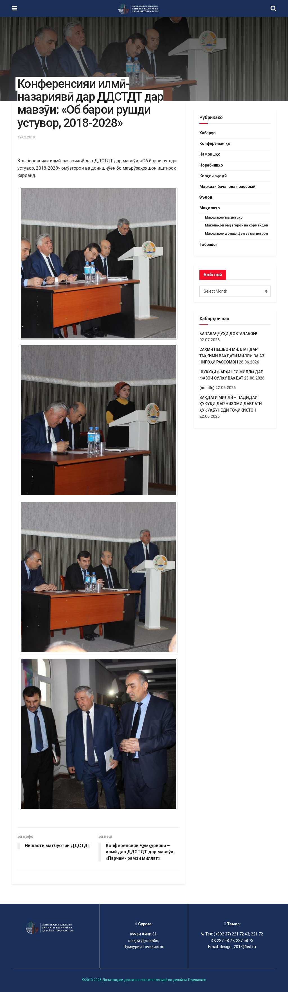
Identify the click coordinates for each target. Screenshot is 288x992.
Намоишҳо (209, 154)
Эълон (205, 197)
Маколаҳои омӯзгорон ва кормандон (236, 225)
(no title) (207, 387)
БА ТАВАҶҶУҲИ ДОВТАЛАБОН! (228, 333)
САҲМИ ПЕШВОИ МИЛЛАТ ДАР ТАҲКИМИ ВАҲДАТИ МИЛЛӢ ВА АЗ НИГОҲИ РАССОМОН (231, 355)
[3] (98, 420)
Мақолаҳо (209, 208)
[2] (98, 577)
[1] (98, 734)
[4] (98, 263)
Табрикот (208, 244)
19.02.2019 (26, 137)
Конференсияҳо (214, 143)
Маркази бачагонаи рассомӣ (227, 186)
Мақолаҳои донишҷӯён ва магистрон (236, 233)
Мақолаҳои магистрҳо (224, 217)
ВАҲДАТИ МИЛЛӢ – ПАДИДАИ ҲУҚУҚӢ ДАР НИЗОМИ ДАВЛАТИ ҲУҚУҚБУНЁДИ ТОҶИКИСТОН (230, 403)
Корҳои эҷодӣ (213, 176)
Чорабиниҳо (211, 165)
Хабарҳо (207, 133)
